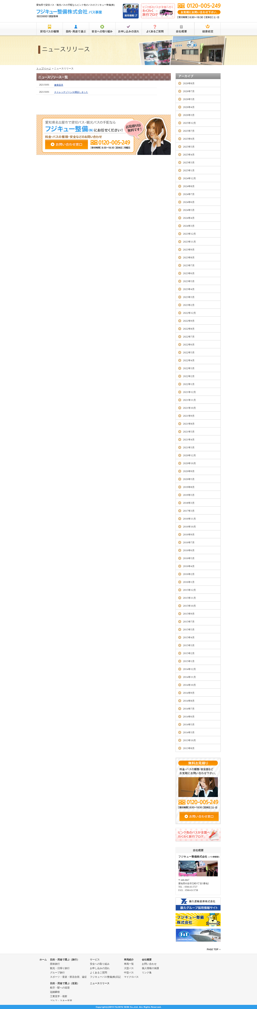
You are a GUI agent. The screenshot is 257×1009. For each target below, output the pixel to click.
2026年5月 (189, 99)
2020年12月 (189, 455)
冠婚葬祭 (55, 992)
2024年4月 (189, 218)
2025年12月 (189, 123)
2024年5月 (189, 210)
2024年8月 (189, 186)
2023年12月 (189, 233)
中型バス (129, 972)
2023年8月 (189, 257)
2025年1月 (189, 170)
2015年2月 (189, 653)
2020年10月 (189, 463)
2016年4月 (189, 566)
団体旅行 (55, 963)
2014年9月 (189, 692)
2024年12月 (189, 178)
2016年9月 (189, 534)
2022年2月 (189, 376)
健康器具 (58, 85)
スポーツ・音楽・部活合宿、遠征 (68, 976)
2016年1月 (189, 582)
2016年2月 (189, 574)
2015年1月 (189, 661)
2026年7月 (189, 91)
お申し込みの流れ (99, 968)
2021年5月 (189, 431)
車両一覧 (129, 963)
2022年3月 (189, 368)
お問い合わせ (149, 963)
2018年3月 (189, 502)
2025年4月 (189, 154)
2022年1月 (189, 384)
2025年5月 (189, 146)
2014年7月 (189, 708)
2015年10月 (189, 605)
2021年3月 (189, 447)
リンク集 (147, 972)
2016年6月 (189, 550)
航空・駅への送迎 (60, 987)
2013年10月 (189, 740)
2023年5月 (189, 281)
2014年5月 (189, 724)
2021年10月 (189, 408)
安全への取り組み (99, 963)
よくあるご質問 (98, 972)
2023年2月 (189, 305)
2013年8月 (189, 748)
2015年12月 (189, 590)
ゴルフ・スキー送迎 (61, 1000)
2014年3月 (189, 732)
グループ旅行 (57, 972)
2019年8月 (189, 487)
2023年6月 (189, 273)
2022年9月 (189, 320)
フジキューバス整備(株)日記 (105, 976)
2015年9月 (189, 613)
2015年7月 (189, 621)
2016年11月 (189, 518)
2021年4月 (189, 439)
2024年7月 (189, 194)
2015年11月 (189, 597)
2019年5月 (189, 495)
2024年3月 (189, 225)
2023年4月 (189, 289)
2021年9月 (189, 415)
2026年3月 (189, 115)
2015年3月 (189, 645)
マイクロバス (131, 976)
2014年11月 (189, 677)
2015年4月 (189, 637)
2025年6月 (189, 138)
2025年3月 (189, 162)
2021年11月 (189, 400)
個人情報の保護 (150, 968)
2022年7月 (189, 336)
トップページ (43, 68)
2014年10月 (189, 685)
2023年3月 (189, 297)
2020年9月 (189, 471)
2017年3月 (189, 510)
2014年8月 (189, 700)
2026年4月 (189, 107)
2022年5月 (189, 352)
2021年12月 (189, 392)
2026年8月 (189, 83)
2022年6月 (189, 344)
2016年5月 (189, 558)
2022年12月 (189, 313)
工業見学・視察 (58, 996)
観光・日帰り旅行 (60, 968)
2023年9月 (189, 249)
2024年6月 (189, 202)
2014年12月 (189, 669)
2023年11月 (189, 241)
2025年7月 (189, 130)
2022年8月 (189, 328)
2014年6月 (189, 716)
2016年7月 (189, 542)
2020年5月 (189, 479)
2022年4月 (189, 360)
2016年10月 (189, 526)
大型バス (129, 968)
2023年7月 (189, 265)
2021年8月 (189, 423)
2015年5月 (189, 629)
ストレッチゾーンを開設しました (71, 92)
